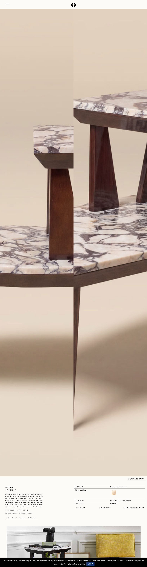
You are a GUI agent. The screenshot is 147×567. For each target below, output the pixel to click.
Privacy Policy (68, 564)
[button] (2, 242)
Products (8, 513)
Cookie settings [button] (79, 564)
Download (113, 504)
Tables (15, 513)
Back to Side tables (21, 518)
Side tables (23, 513)
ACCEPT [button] (90, 564)
